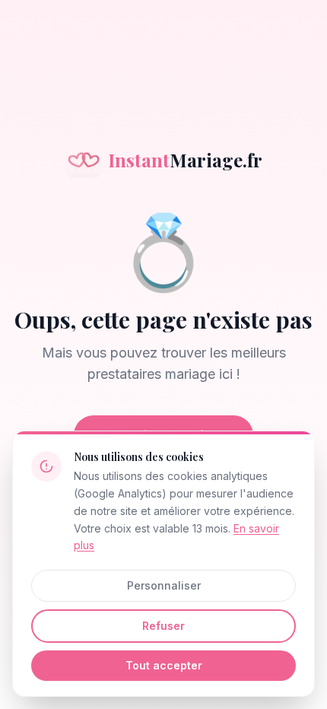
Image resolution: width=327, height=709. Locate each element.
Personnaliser (164, 585)
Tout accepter (163, 665)
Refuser (163, 625)
